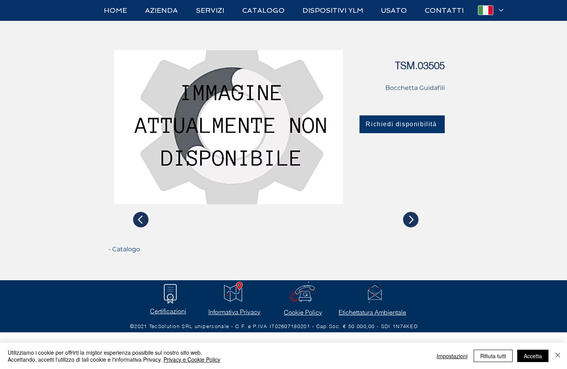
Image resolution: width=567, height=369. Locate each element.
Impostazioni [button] (452, 356)
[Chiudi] (557, 356)
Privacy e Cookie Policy (192, 359)
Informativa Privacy (234, 312)
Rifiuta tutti (493, 356)
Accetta (533, 356)
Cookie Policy (303, 312)
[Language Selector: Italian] (490, 10)
